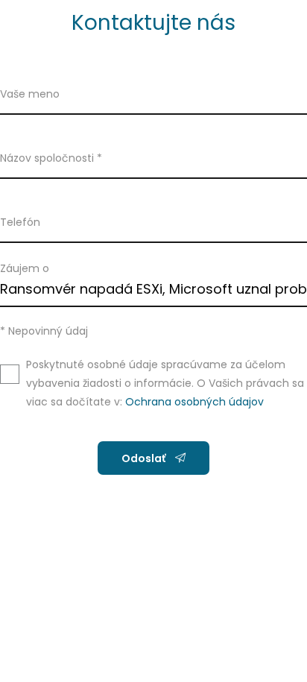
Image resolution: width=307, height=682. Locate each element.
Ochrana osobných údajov (194, 401)
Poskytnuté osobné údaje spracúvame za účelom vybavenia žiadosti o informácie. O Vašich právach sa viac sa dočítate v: (165, 383)
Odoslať (144, 458)
